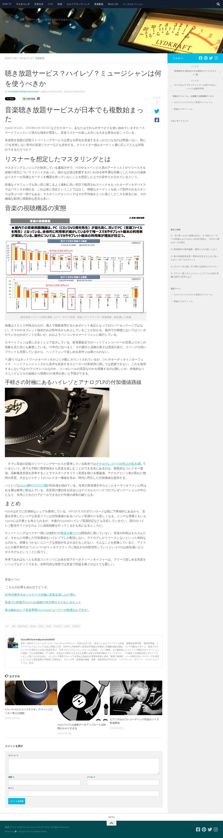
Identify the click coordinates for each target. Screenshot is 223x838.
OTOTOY (38, 485)
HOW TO (6, 4)
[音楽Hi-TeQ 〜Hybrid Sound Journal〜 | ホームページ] (10, 20)
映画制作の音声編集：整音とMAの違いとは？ (195, 249)
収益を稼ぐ (68, 533)
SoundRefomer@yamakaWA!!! (23, 91)
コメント (13, 755)
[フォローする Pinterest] (206, 58)
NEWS (111, 817)
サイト (11, 788)
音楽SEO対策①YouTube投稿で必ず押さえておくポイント (43, 602)
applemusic (22, 626)
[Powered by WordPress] (16, 831)
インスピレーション (133, 4)
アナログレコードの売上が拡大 (116, 464)
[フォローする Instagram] (216, 58)
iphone (33, 626)
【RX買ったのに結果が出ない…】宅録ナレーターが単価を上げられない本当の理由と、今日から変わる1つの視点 (195, 239)
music (48, 626)
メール (91, 777)
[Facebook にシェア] (38, 99)
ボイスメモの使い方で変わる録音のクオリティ (196, 266)
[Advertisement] (195, 172)
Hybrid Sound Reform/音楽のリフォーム (193, 102)
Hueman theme (40, 831)
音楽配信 (98, 4)
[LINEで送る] (29, 99)
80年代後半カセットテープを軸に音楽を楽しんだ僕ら (40, 594)
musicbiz (58, 626)
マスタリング (23, 4)
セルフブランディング (78, 4)
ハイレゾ (76, 626)
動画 (60, 4)
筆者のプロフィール (183, 109)
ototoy (67, 626)
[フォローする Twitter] (211, 58)
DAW (50, 4)
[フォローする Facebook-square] (200, 58)
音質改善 (38, 4)
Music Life (113, 4)
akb (13, 626)
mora (23, 485)
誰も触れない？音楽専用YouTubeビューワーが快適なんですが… (47, 610)
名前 (11, 777)
